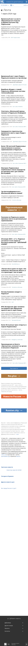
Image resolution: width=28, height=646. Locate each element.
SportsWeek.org (5, 456)
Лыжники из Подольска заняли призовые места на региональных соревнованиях (14, 219)
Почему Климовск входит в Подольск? (11, 293)
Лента (7, 10)
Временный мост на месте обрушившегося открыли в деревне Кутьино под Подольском (11, 21)
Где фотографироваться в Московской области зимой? (11, 192)
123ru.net (3, 454)
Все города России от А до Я (8, 488)
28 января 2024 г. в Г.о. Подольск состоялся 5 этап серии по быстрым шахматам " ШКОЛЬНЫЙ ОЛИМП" (13, 241)
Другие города (9, 625)
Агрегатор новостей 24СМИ (14, 470)
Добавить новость (15, 618)
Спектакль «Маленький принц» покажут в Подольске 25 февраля (13, 112)
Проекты (7, 628)
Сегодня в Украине (7, 476)
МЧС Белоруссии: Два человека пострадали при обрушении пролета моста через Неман (12, 308)
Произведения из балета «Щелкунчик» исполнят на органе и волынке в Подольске (14, 346)
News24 (18, 456)
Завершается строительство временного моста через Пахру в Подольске (13, 133)
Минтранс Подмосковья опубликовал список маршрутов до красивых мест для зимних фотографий (13, 170)
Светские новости (7, 467)
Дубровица (8, 622)
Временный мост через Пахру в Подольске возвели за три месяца (14, 77)
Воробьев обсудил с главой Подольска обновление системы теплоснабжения (13, 91)
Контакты (7, 631)
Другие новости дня (7, 482)
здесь (17, 434)
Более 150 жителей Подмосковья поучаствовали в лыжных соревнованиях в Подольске (13, 148)
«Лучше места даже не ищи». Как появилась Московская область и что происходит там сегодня (13, 270)
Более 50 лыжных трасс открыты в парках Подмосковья (14, 326)
